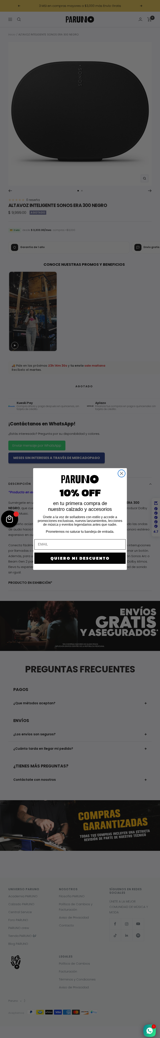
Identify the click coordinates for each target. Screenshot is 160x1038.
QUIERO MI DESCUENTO (80, 558)
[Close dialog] (121, 473)
